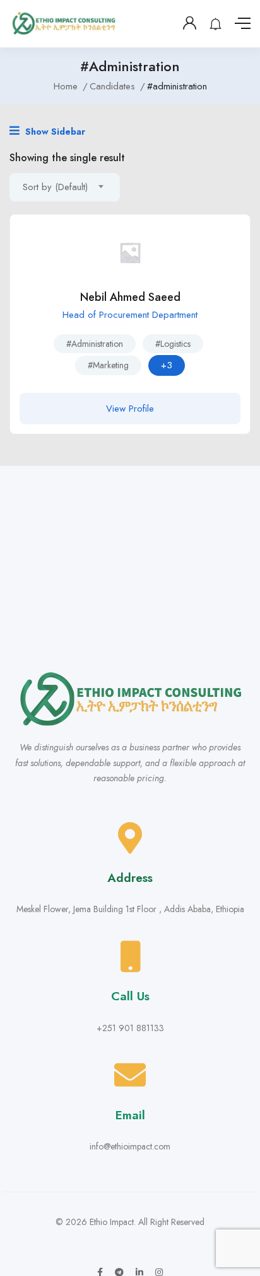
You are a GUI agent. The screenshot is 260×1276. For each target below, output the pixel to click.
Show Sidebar (54, 131)
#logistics (173, 343)
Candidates (112, 86)
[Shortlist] (231, 233)
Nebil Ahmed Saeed (130, 297)
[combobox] (64, 187)
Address (130, 877)
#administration (94, 343)
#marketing (108, 365)
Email (130, 1115)
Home (66, 86)
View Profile (130, 408)
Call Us (130, 996)
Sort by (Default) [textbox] (55, 187)
